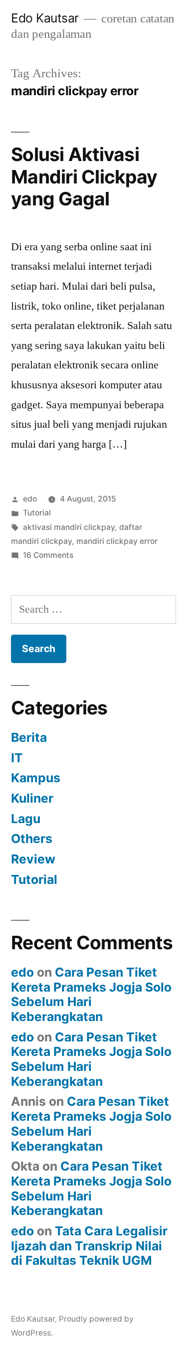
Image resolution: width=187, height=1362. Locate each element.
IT (17, 757)
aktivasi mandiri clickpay (69, 527)
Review (33, 858)
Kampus (35, 777)
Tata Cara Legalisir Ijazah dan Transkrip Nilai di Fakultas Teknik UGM (89, 1245)
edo (30, 499)
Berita (29, 737)
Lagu (25, 818)
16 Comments (48, 555)
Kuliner (32, 798)
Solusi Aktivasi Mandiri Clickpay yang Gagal (84, 176)
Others (31, 838)
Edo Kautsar (45, 17)
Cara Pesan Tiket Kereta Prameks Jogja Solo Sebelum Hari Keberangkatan (91, 994)
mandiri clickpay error (117, 541)
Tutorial (37, 512)
